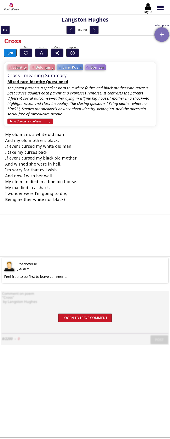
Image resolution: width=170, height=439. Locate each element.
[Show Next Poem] (94, 30)
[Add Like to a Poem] (26, 53)
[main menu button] (162, 7)
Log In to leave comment (85, 317)
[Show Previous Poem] (71, 30)
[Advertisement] (85, 235)
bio (5, 29)
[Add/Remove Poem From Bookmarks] (41, 53)
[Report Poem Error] (72, 53)
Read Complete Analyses (25, 121)
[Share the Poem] (57, 53)
